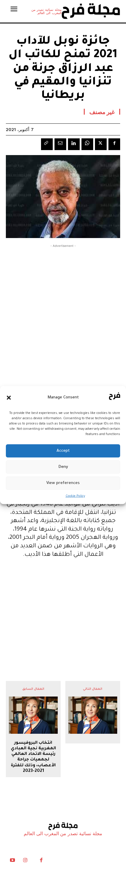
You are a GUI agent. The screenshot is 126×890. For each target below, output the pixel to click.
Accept (63, 451)
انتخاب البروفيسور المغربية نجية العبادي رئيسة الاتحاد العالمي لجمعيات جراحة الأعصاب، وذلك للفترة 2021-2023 (33, 757)
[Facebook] (114, 144)
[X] (101, 144)
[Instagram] (25, 861)
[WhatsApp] (87, 144)
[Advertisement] (63, 314)
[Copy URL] (47, 144)
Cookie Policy (75, 496)
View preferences (63, 483)
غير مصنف (102, 112)
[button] (9, 397)
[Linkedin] (74, 144)
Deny (63, 467)
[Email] (60, 144)
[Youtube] (12, 861)
